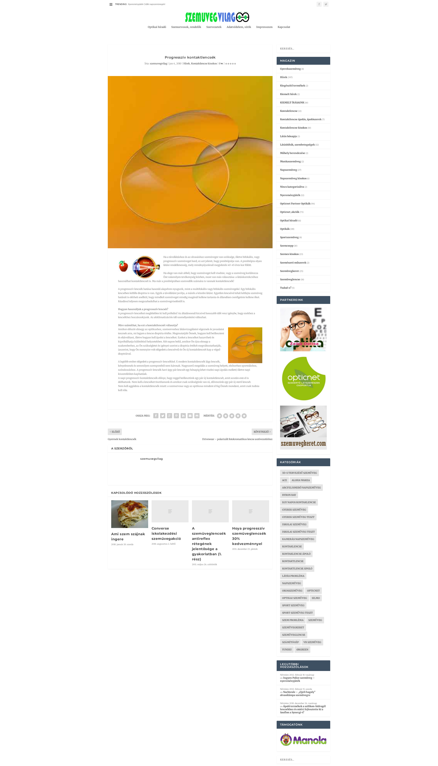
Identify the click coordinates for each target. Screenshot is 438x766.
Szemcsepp (286, 245)
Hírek (186, 63)
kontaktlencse (293, 561)
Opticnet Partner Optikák (295, 203)
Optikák (285, 228)
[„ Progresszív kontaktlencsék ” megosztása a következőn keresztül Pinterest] (176, 415)
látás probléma (293, 575)
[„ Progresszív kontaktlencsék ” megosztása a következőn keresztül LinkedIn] (183, 415)
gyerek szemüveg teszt (298, 517)
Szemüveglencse (290, 279)
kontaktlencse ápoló (297, 568)
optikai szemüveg (294, 598)
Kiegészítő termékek (292, 85)
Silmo (316, 598)
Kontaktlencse (289, 110)
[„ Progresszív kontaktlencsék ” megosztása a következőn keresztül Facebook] (155, 415)
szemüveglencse (293, 634)
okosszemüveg (292, 590)
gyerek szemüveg (294, 509)
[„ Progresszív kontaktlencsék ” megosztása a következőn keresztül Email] (190, 415)
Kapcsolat (284, 27)
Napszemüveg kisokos (293, 178)
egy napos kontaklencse (299, 502)
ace (284, 480)
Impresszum (264, 27)
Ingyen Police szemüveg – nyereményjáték (297, 679)
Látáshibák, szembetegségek (297, 144)
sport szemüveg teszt (297, 612)
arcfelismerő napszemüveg (301, 487)
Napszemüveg (288, 169)
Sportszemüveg (289, 237)
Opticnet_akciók (289, 212)
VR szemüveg (312, 642)
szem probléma (293, 620)
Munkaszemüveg (290, 161)
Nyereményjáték (290, 195)
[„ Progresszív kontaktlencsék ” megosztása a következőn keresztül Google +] (169, 415)
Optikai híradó (157, 27)
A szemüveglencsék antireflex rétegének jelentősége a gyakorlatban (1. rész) (209, 543)
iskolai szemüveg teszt (298, 531)
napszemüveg (291, 583)
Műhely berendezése (292, 153)
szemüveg (315, 620)
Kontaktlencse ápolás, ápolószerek (300, 119)
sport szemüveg (293, 605)
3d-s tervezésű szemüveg (299, 472)
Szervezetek (214, 27)
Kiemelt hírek (288, 94)
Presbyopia (133, 4)
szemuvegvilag (158, 63)
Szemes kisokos (289, 254)
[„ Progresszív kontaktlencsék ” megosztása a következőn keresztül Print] (197, 415)
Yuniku (287, 649)
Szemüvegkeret (289, 271)
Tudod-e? (285, 287)
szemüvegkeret (293, 627)
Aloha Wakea (301, 480)
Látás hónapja (288, 136)
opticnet (313, 590)
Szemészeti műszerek (293, 262)
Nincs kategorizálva (292, 186)
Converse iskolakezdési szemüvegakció (166, 533)
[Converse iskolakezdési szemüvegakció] (170, 511)
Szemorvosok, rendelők (186, 27)
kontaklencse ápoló (296, 553)
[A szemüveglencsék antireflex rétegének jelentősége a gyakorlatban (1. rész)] (210, 511)
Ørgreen (302, 649)
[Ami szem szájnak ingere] (129, 514)
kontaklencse (292, 546)
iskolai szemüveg (294, 524)
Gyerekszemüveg (290, 68)
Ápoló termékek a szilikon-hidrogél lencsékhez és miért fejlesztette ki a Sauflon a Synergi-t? (303, 709)
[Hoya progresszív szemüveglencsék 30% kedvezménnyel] (250, 511)
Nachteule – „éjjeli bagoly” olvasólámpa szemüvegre (297, 693)
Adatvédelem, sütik (239, 27)
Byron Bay (289, 495)
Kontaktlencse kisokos (204, 63)
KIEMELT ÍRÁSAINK (292, 102)
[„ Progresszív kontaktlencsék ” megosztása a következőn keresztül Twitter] (162, 415)
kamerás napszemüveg (298, 539)
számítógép (290, 642)
